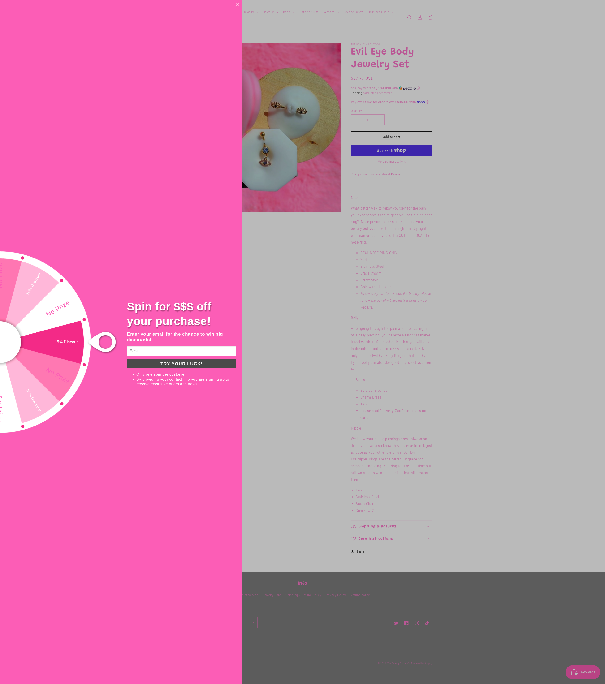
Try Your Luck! (181, 363)
